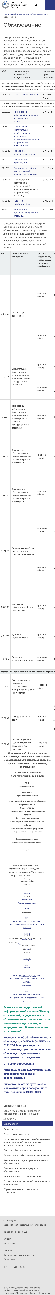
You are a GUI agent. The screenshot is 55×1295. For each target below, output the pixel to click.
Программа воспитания (27, 976)
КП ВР (27, 909)
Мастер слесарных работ (26, 94)
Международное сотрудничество (22, 1176)
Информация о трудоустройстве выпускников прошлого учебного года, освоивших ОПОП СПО (25, 1088)
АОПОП (27, 894)
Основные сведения (14, 1105)
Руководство (10, 1129)
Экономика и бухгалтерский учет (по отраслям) (26, 212)
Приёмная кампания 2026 (16, 1232)
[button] (50, 5)
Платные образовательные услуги (22, 1150)
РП (26, 918)
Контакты (7, 1250)
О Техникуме (9, 1220)
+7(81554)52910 (14, 1267)
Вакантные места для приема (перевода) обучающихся (26, 1162)
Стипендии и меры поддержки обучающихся (20, 1170)
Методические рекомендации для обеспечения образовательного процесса (27, 924)
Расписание (9, 1243)
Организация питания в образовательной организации (26, 1183)
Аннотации (26, 985)
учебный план (27, 973)
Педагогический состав (16, 1134)
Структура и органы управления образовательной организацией (21, 1112)
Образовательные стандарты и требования (20, 1191)
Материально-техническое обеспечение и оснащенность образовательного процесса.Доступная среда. (27, 1142)
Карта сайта (9, 1259)
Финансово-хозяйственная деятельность (26, 1155)
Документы (9, 1118)
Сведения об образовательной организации (24, 1225)
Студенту (7, 1239)
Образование (10, 1124)
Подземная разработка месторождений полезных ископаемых (25, 171)
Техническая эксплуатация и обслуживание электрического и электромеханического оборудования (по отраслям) (27, 136)
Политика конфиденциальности (18, 1255)
